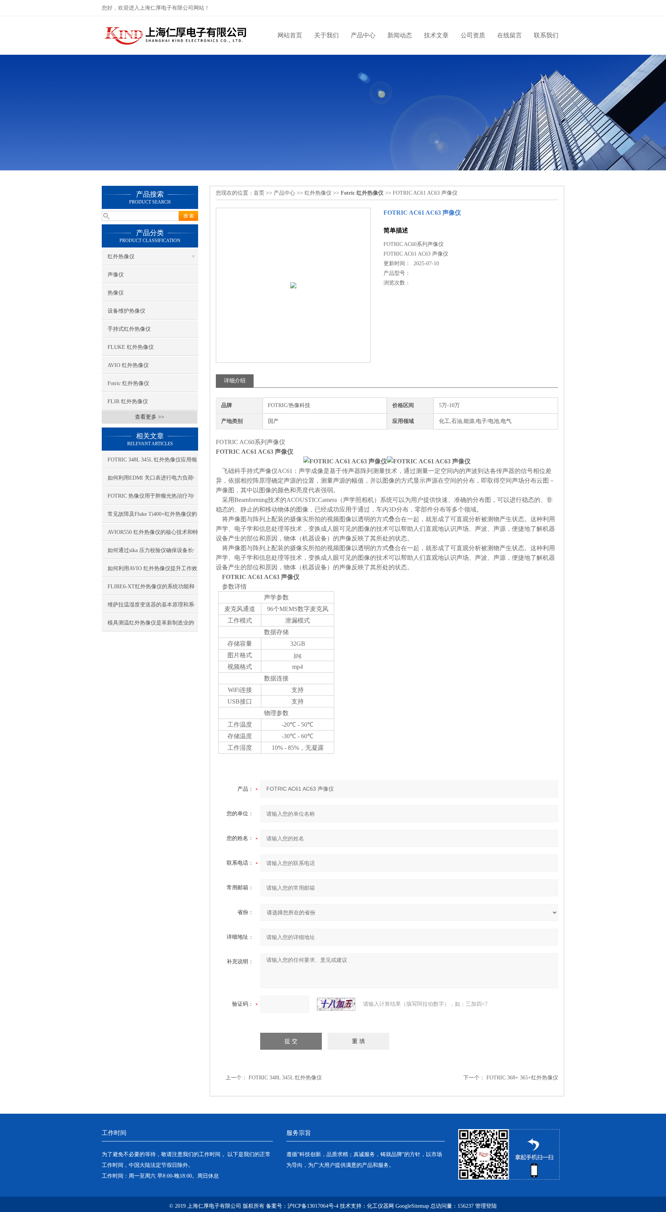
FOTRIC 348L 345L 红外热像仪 (285, 1078)
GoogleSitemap (412, 1206)
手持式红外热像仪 (129, 329)
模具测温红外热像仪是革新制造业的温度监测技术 (151, 625)
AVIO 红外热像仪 (128, 365)
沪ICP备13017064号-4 (313, 1206)
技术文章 (436, 35)
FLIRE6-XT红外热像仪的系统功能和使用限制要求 (151, 589)
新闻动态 (399, 35)
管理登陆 (486, 1206)
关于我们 (326, 35)
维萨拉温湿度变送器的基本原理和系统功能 (151, 607)
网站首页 (290, 35)
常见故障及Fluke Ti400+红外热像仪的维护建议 (152, 517)
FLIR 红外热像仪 (128, 401)
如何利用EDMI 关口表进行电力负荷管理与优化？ (150, 480)
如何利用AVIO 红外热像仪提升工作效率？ (152, 571)
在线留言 (509, 35)
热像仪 (116, 293)
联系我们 (546, 35)
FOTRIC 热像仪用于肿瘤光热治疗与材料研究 (150, 499)
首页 (259, 193)
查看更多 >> (149, 417)
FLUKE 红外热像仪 (131, 347)
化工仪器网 (380, 1206)
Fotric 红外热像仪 (128, 383)
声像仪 (116, 275)
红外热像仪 (121, 256)
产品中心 (363, 35)
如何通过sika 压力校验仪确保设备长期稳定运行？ (150, 553)
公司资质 (473, 35)
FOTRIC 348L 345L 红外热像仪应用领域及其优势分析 (152, 462)
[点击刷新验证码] (336, 1004)
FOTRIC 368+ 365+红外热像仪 (522, 1078)
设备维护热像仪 (126, 311)
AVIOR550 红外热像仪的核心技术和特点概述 (153, 535)
